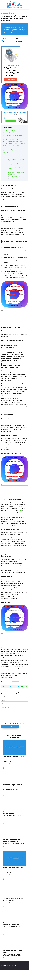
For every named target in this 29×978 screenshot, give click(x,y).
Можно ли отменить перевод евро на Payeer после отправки (13, 923)
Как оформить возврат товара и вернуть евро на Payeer (13, 895)
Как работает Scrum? (11, 133)
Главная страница (5, 12)
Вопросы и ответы (7, 32)
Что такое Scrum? (10, 130)
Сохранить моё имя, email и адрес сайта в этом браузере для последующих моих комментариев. (14, 722)
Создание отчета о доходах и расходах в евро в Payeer (12, 840)
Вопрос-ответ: (9, 155)
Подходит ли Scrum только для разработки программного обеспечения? (16, 172)
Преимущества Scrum (11, 139)
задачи (20, 510)
